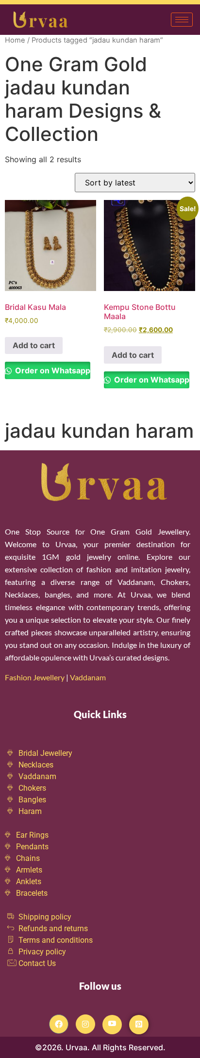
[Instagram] (85, 1024)
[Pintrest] (139, 1024)
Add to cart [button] (34, 345)
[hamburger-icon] (182, 20)
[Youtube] (112, 1024)
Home (15, 40)
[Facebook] (58, 1024)
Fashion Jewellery (35, 677)
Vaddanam (88, 677)
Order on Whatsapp (51, 370)
